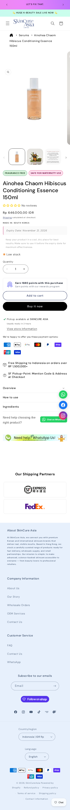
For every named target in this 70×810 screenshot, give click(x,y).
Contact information (36, 799)
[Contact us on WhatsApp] (63, 394)
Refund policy (31, 787)
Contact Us (14, 622)
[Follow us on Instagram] (63, 415)
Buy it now (35, 306)
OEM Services (16, 613)
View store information (22, 329)
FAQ (9, 645)
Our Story (13, 597)
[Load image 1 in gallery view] (17, 157)
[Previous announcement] (7, 5)
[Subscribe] (54, 686)
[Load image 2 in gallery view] (35, 157)
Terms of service (26, 793)
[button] (7, 23)
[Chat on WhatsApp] (53, 420)
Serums (24, 35)
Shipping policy (47, 793)
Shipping (7, 217)
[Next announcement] (63, 5)
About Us (13, 588)
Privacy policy (50, 787)
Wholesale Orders (18, 605)
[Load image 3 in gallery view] (53, 157)
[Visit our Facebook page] (63, 405)
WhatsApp (14, 662)
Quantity (8, 261)
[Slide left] (4, 158)
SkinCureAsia (33, 783)
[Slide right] (66, 158)
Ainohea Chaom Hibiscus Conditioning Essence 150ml (33, 40)
